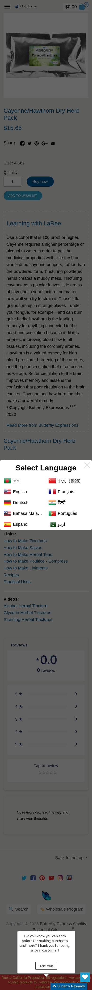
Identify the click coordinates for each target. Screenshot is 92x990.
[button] (52, 986)
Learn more (46, 966)
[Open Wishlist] (85, 977)
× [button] (73, 928)
